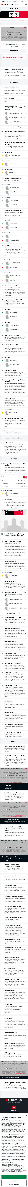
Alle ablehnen (14, 1181)
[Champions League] (22, 1)
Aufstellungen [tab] (12, 20)
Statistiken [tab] (20, 20)
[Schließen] (26, 1115)
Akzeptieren (13, 1177)
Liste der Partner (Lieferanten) (8, 1173)
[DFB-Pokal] (18, 1)
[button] (26, 5)
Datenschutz (15, 1159)
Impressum (21, 1159)
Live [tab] (2, 20)
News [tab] (5, 20)
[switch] (6, 34)
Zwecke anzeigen (14, 1184)
